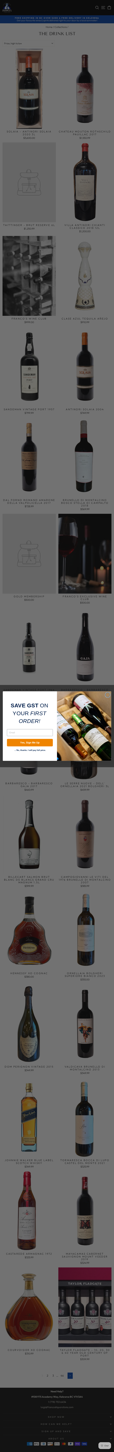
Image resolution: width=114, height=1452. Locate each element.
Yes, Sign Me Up (29, 742)
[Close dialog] (107, 694)
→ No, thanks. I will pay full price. (30, 749)
